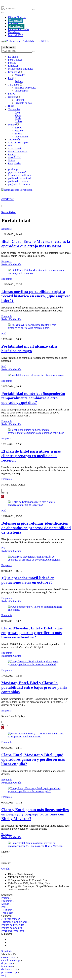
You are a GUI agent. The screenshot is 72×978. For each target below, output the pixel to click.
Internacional (21, 136)
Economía (13, 72)
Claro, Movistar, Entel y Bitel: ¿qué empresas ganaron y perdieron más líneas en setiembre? (32, 632)
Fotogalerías (14, 163)
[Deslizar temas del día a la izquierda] (2, 12)
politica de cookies (18, 181)
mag (3, 975)
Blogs (11, 105)
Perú (10, 78)
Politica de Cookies (11, 927)
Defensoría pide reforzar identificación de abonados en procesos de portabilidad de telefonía (36, 527)
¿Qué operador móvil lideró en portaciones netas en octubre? (27, 580)
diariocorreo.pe (9, 969)
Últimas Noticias (17, 17)
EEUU (18, 127)
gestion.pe (13, 169)
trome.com (7, 966)
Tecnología (14, 139)
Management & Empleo (20, 68)
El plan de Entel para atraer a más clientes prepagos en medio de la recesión (31, 455)
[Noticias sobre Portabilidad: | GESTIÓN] (26, 41)
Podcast (12, 154)
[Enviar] (33, 9)
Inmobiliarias (21, 90)
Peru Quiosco (15, 59)
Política (19, 81)
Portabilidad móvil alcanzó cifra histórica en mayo (29, 348)
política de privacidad (19, 178)
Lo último (13, 56)
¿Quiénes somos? (10, 918)
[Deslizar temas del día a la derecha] (2, 41)
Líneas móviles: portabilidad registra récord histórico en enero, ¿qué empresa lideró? (35, 296)
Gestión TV (14, 157)
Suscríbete (6, 951)
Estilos (18, 121)
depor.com (6, 963)
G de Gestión (16, 26)
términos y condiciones (20, 175)
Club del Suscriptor (18, 142)
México (19, 130)
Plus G (11, 93)
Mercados (20, 75)
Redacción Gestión (11, 264)
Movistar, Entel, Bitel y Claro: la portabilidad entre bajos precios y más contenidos (34, 687)
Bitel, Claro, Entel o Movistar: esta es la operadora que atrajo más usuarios (35, 243)
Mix (10, 145)
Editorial (19, 99)
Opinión (12, 97)
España (18, 133)
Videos (11, 160)
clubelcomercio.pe (11, 960)
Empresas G (15, 20)
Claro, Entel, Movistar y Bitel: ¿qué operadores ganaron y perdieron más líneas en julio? (33, 759)
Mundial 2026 (15, 35)
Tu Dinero (13, 84)
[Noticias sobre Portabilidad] (16, 189)
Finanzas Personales (18, 29)
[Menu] (2, 6)
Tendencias (14, 109)
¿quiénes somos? (17, 172)
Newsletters (14, 32)
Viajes (18, 115)
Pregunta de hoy (23, 102)
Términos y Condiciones (14, 921)
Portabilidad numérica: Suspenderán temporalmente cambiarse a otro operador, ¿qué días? (33, 398)
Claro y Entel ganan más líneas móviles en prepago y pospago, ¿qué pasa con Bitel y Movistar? (35, 814)
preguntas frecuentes (19, 184)
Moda (18, 118)
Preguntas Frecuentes (12, 930)
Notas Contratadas (17, 151)
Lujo (17, 112)
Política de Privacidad (12, 924)
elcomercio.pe (8, 957)
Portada (12, 62)
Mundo (12, 124)
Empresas (13, 23)
